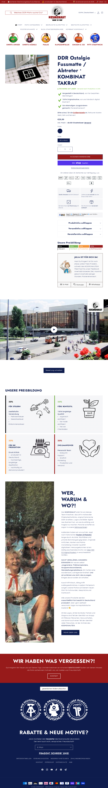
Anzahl (60, 145)
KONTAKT (54, 676)
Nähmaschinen (80, 527)
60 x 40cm (64, 140)
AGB (70, 762)
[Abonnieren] (70, 747)
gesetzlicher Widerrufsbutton (54, 689)
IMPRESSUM (49, 762)
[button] (26, 13)
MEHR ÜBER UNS (70, 632)
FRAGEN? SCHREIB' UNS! (54, 753)
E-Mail (65, 284)
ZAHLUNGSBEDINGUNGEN (80, 758)
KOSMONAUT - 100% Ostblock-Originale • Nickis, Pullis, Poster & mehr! (56, 787)
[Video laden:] (54, 329)
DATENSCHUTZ (61, 762)
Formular (80, 285)
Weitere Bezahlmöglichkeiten (80, 168)
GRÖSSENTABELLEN (23, 758)
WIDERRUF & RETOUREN (60, 758)
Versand (87, 123)
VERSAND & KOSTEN (41, 758)
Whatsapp (95, 284)
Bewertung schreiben (54, 370)
